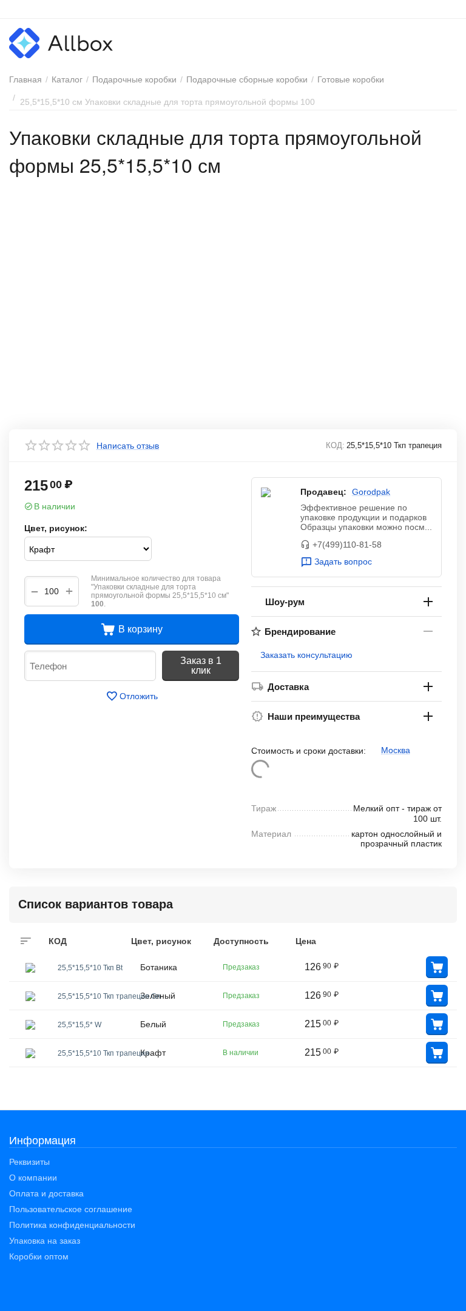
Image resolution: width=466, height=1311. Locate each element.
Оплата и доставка (46, 1193)
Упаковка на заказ (44, 1241)
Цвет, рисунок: (55, 528)
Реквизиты (29, 1162)
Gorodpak (371, 492)
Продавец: (323, 492)
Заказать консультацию (306, 655)
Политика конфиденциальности (72, 1225)
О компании (33, 1177)
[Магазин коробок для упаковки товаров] (61, 42)
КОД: (335, 445)
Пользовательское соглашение (70, 1209)
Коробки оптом (39, 1256)
